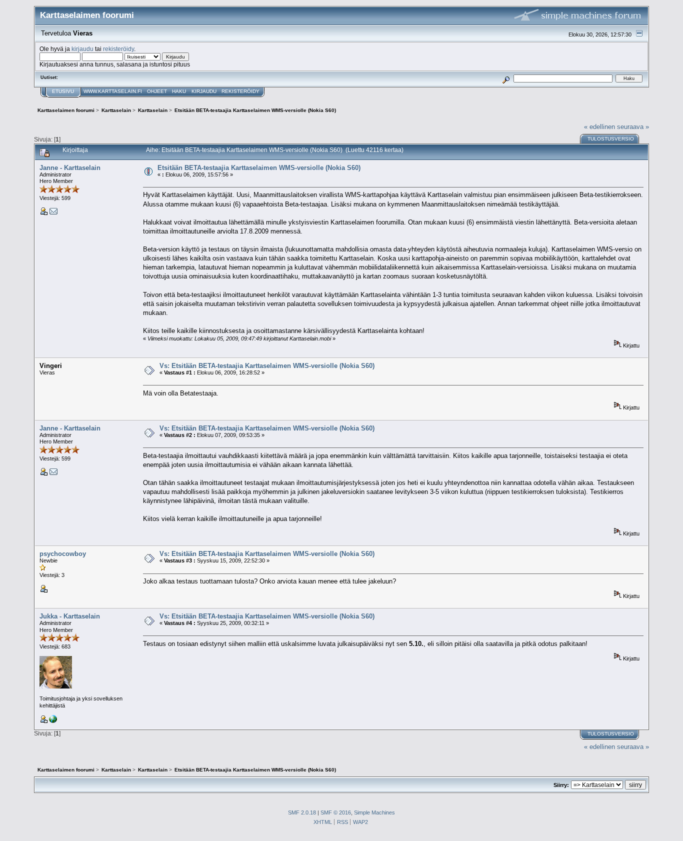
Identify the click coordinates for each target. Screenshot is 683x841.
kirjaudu (83, 49)
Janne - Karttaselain (70, 168)
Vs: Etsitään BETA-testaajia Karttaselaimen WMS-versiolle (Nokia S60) (267, 366)
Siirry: (561, 785)
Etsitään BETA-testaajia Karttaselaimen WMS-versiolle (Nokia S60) (259, 168)
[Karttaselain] (53, 721)
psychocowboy (63, 554)
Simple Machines (374, 813)
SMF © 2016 (335, 813)
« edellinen (599, 126)
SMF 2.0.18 (302, 813)
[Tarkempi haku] (506, 78)
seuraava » (633, 126)
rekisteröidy (118, 49)
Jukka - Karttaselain (70, 616)
